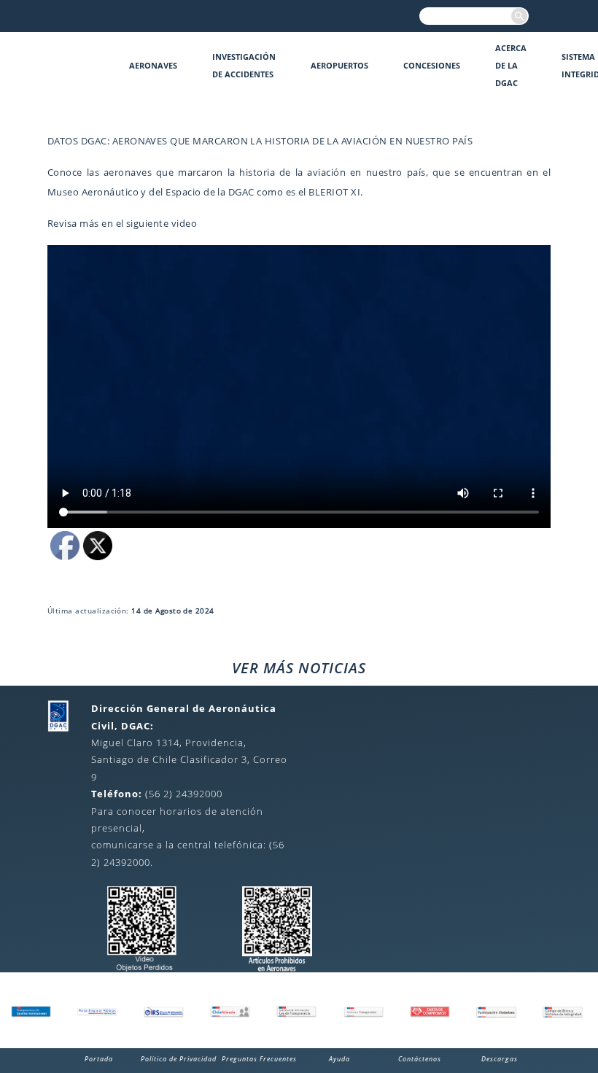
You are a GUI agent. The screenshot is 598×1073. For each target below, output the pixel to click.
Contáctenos (419, 1059)
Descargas (499, 1059)
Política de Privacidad (179, 1059)
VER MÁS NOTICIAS (299, 668)
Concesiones (431, 65)
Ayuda (339, 1059)
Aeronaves (153, 65)
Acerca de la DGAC (511, 65)
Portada (99, 1059)
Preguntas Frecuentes (259, 1059)
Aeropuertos (339, 65)
